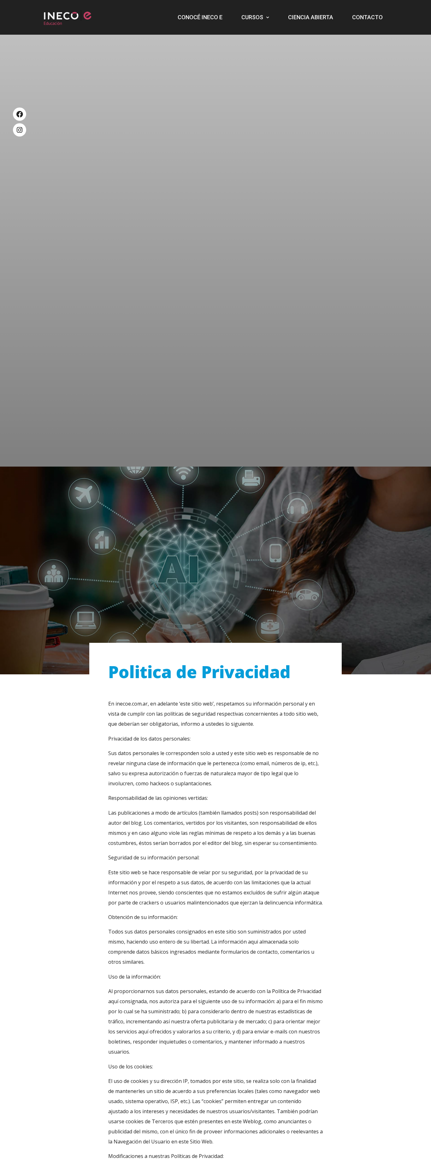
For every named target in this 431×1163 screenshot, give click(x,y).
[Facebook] (19, 114)
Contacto (367, 17)
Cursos (252, 17)
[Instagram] (19, 130)
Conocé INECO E (200, 17)
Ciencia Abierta (310, 17)
